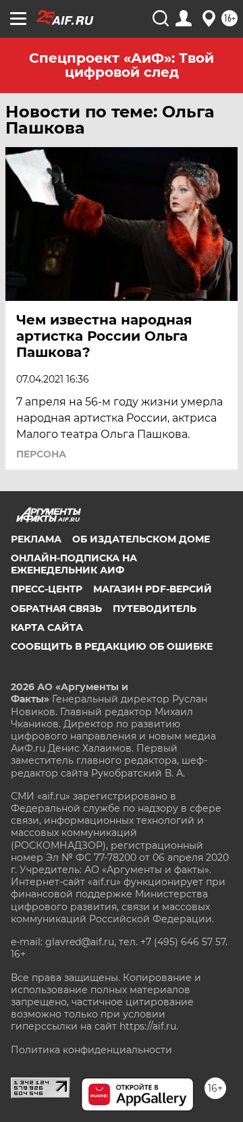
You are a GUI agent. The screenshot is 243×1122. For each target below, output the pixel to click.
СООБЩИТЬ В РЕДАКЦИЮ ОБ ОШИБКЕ (112, 646)
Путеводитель (154, 608)
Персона (41, 454)
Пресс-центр (46, 589)
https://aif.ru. (148, 1026)
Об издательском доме (141, 539)
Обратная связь (56, 608)
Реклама (36, 539)
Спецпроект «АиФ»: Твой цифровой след (121, 65)
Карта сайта (47, 627)
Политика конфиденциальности (91, 1050)
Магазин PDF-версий (152, 589)
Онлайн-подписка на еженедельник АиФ (74, 564)
